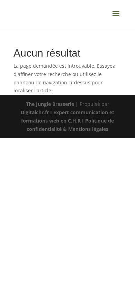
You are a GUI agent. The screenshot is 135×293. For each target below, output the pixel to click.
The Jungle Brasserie (50, 104)
